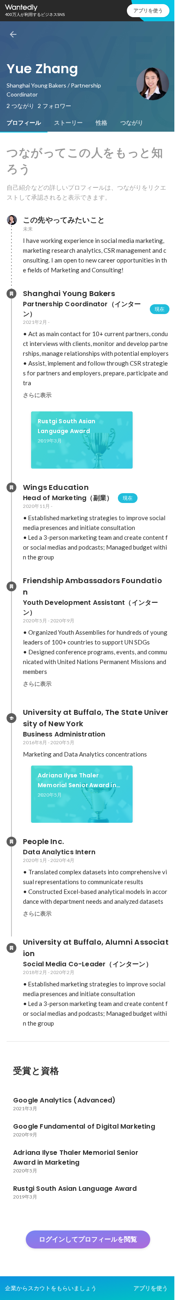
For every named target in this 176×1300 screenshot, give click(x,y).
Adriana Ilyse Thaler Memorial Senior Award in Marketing (77, 780)
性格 (101, 123)
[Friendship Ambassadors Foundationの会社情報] (11, 586)
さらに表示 (37, 395)
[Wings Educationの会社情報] (11, 487)
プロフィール (24, 123)
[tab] (23, 122)
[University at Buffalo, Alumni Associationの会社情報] (11, 948)
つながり (131, 123)
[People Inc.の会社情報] (11, 841)
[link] (82, 440)
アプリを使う (148, 10)
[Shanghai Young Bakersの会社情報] (11, 294)
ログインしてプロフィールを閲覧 (88, 1239)
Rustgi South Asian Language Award (67, 426)
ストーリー (68, 123)
